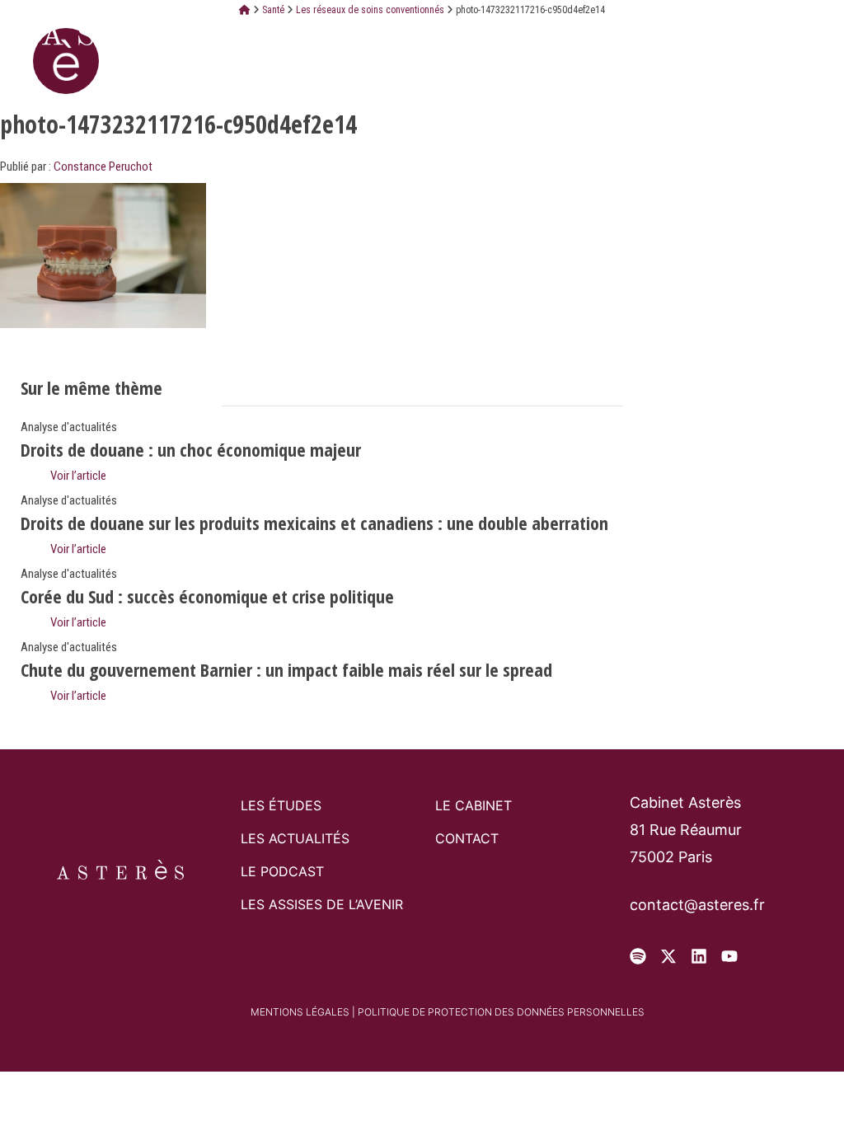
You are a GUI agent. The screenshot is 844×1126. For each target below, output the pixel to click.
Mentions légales (300, 1012)
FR (700, 32)
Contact (467, 838)
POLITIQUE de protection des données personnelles (501, 1012)
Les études (281, 805)
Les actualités (295, 838)
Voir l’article (77, 475)
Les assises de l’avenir (322, 904)
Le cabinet (473, 805)
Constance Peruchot (103, 166)
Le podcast (282, 871)
